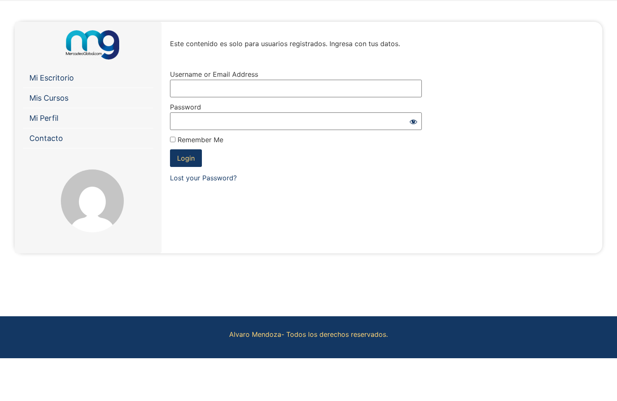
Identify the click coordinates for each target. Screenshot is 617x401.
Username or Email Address (214, 74)
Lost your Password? (203, 178)
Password (185, 107)
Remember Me (199, 139)
